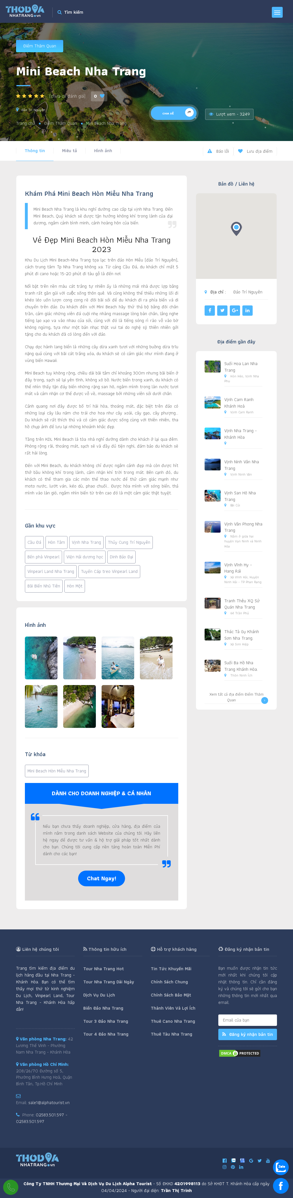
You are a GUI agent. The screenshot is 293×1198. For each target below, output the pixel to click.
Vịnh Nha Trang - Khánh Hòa (240, 434)
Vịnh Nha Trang (86, 542)
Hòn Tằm (56, 542)
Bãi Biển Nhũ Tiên (43, 585)
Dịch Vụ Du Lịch (99, 994)
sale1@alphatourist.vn (49, 1102)
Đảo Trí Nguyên (33, 109)
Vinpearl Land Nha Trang (50, 571)
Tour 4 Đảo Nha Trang (105, 1034)
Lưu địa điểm (259, 151)
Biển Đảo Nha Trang (103, 1008)
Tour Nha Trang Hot (103, 968)
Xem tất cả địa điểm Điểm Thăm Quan (236, 697)
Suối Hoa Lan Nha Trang (241, 367)
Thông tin (35, 150)
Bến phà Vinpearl (43, 556)
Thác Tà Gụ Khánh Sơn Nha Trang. (241, 635)
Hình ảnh (103, 150)
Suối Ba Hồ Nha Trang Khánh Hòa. (241, 666)
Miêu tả (69, 150)
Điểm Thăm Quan (39, 45)
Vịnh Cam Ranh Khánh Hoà (239, 403)
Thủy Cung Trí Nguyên (129, 542)
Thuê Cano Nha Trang (173, 1021)
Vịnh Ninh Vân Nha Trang (241, 465)
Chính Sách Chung (169, 981)
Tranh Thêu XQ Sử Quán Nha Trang (242, 604)
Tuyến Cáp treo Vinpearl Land (109, 571)
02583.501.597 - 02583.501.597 (41, 1118)
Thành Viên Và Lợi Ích (173, 1008)
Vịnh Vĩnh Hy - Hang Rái (238, 568)
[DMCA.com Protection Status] (239, 1052)
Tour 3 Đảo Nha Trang (105, 1021)
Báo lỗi (222, 151)
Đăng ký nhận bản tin (250, 1034)
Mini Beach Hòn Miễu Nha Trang (56, 770)
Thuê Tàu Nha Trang (171, 1034)
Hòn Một (74, 585)
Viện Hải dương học (84, 556)
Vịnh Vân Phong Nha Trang (243, 527)
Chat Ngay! (101, 878)
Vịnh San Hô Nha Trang (240, 496)
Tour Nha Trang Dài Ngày (108, 981)
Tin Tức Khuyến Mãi (171, 968)
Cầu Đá (34, 542)
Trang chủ (25, 123)
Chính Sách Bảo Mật (171, 994)
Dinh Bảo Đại (121, 556)
